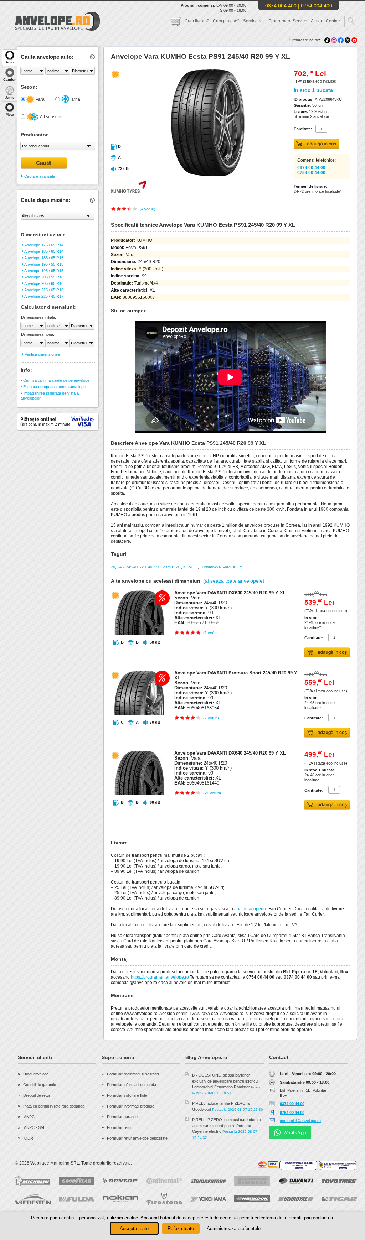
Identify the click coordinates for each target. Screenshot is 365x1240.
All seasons (50, 116)
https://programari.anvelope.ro (160, 977)
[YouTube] (354, 40)
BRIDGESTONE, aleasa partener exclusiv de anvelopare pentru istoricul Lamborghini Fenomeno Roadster (225, 1081)
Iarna (74, 99)
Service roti (254, 21)
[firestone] (164, 1199)
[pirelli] (252, 1181)
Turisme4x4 (210, 567)
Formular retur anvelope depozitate (137, 1138)
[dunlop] (120, 1181)
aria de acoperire (250, 908)
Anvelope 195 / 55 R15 (43, 264)
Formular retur (119, 1127)
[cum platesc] (268, 1164)
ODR (28, 1138)
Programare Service (287, 21)
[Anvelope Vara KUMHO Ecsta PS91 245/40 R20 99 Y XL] (192, 175)
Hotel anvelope (36, 1074)
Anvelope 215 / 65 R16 (43, 290)
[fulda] (76, 1199)
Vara (40, 99)
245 (120, 567)
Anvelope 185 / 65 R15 (43, 258)
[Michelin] (33, 1181)
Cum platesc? (226, 21)
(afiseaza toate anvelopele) (233, 581)
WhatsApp (294, 1132)
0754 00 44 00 (311, 172)
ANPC (29, 1117)
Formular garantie (122, 1117)
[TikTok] (327, 40)
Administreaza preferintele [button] (234, 1228)
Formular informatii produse (130, 1106)
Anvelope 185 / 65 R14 (43, 251)
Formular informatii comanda (131, 1085)
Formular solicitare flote (127, 1095)
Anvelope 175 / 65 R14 (43, 245)
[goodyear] (76, 1181)
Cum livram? (197, 21)
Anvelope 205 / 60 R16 (43, 283)
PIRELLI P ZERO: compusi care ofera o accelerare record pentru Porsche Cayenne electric (226, 1125)
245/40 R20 (136, 567)
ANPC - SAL (34, 1127)
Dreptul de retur (36, 1095)
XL (235, 567)
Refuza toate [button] (181, 1228)
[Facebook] (341, 40)
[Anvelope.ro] (57, 29)
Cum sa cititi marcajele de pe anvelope (55, 380)
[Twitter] (348, 40)
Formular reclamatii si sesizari (133, 1074)
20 (113, 567)
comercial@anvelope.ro (300, 1121)
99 (156, 567)
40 (150, 567)
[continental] (164, 1181)
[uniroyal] (296, 1199)
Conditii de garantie (39, 1085)
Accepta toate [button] (134, 1228)
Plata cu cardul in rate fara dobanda (53, 1106)
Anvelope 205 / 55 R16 (43, 277)
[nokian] (120, 1198)
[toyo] (339, 1181)
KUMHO (190, 567)
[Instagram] (334, 40)
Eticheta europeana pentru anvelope (54, 387)
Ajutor (316, 21)
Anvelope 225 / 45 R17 (43, 296)
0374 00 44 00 (311, 167)
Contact (333, 21)
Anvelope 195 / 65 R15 (43, 271)
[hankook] (252, 1198)
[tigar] (339, 1199)
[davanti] (296, 1181)
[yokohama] (208, 1199)
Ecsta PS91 (171, 567)
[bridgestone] (208, 1181)
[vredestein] (33, 1199)
